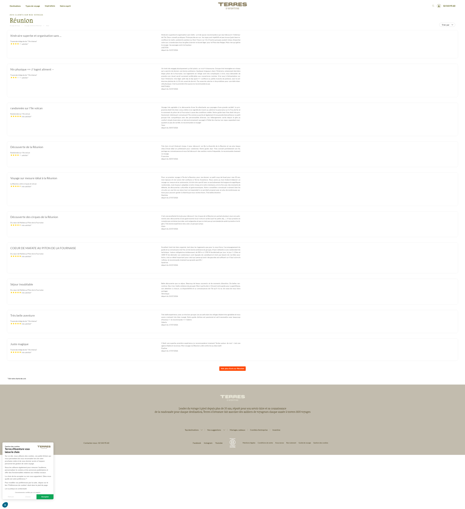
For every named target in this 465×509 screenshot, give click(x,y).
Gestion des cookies (320, 443)
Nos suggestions (214, 430)
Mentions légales (249, 443)
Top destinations (192, 430)
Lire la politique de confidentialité (16, 489)
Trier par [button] (445, 25)
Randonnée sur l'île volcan (20, 114)
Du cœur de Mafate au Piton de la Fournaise (26, 223)
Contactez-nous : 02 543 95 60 (96, 443)
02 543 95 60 (449, 6)
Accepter (45, 497)
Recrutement (291, 443)
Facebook (197, 443)
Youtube (218, 443)
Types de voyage (33, 6)
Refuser (11, 497)
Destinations (15, 6)
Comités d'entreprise (259, 430)
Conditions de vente (265, 443)
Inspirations (50, 6)
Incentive (276, 430)
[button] (5, 505)
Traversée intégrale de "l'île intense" (23, 41)
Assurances (279, 443)
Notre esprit (65, 6)
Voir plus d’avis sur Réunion (232, 368)
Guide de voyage (305, 443)
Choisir (28, 497)
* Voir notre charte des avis (16, 379)
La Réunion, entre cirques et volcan (23, 184)
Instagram (208, 443)
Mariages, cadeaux (237, 430)
